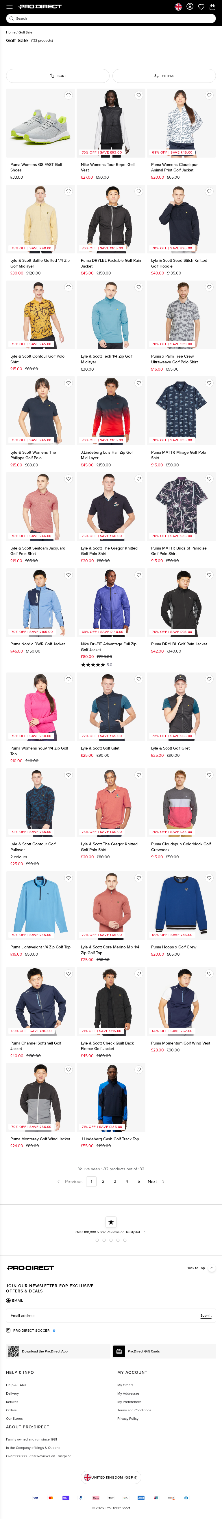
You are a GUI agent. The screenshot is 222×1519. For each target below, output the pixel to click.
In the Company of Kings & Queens (33, 1447)
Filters (168, 76)
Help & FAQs (16, 1385)
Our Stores (14, 1418)
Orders (11, 1410)
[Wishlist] (68, 95)
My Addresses (128, 1393)
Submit (206, 1315)
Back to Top (196, 1267)
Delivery (12, 1393)
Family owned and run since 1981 (31, 1439)
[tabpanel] (111, 1315)
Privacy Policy (127, 1418)
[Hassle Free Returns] (111, 1225)
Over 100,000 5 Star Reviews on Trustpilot (38, 1456)
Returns (12, 1401)
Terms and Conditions (134, 1410)
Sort (62, 76)
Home (11, 32)
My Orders (125, 1385)
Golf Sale (25, 32)
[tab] (14, 1300)
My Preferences (129, 1401)
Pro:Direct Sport (118, 1508)
